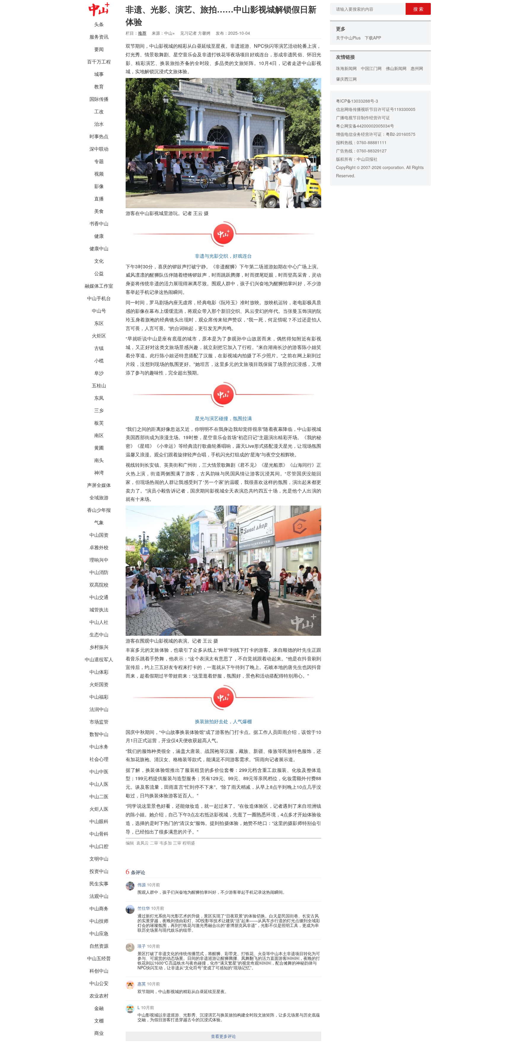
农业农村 (98, 995)
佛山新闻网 (396, 68)
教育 (99, 86)
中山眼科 (98, 821)
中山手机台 (99, 298)
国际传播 (98, 98)
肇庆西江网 (346, 79)
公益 (99, 273)
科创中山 (98, 970)
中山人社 (98, 622)
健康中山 (98, 248)
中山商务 (98, 908)
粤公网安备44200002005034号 (365, 126)
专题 (99, 161)
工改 (99, 111)
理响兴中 (98, 559)
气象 (99, 522)
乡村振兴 (98, 646)
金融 (99, 1008)
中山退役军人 (99, 659)
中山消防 (98, 572)
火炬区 (99, 335)
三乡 (99, 410)
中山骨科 (98, 833)
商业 (99, 1033)
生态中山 (98, 634)
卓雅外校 (98, 547)
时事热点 (98, 136)
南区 (99, 435)
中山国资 (98, 534)
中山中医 (98, 771)
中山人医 (98, 783)
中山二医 (98, 796)
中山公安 (98, 983)
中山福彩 (98, 696)
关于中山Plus (348, 38)
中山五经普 (99, 958)
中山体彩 (98, 671)
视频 (99, 173)
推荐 (142, 33)
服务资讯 (98, 36)
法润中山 (98, 709)
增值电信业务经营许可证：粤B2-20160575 (375, 134)
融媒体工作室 (99, 285)
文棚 (99, 1020)
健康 (99, 235)
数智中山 (98, 734)
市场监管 (98, 721)
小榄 (99, 360)
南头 (99, 460)
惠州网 (417, 68)
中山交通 (98, 597)
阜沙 (99, 372)
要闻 (99, 49)
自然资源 (98, 945)
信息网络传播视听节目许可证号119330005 (375, 109)
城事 (99, 74)
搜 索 (418, 9)
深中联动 (98, 148)
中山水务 (98, 746)
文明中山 (98, 858)
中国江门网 (371, 68)
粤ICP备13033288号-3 (357, 101)
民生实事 (98, 883)
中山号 (99, 310)
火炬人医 (98, 808)
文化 (99, 260)
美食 (99, 211)
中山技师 (98, 920)
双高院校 (98, 584)
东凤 (99, 397)
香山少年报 (99, 509)
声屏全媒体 (99, 485)
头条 (99, 24)
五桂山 (99, 385)
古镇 (99, 348)
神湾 (99, 472)
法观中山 (98, 896)
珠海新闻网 (346, 68)
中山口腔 (98, 846)
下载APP (373, 38)
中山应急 (98, 933)
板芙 (99, 422)
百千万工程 (99, 61)
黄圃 (99, 447)
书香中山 (98, 223)
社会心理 (98, 759)
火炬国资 (98, 684)
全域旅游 (98, 497)
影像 (99, 186)
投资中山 (98, 871)
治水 (99, 123)
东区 (99, 323)
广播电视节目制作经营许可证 (363, 117)
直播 (99, 198)
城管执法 (98, 609)
